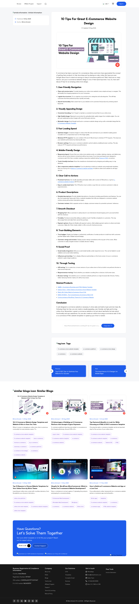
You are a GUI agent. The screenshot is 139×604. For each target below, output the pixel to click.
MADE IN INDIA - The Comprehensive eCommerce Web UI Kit (75, 295)
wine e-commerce (38, 438)
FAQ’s (46, 575)
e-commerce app (95, 506)
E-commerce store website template (68, 349)
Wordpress (74, 502)
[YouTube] (25, 600)
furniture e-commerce (20, 442)
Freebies (67, 584)
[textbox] (105, 4)
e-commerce (61, 354)
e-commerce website (76, 354)
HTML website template (109, 506)
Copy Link (107, 326)
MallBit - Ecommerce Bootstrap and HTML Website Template (75, 287)
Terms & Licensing (50, 590)
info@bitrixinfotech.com (94, 575)
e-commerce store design (107, 349)
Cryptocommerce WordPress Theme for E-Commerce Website (76, 297)
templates (103, 498)
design (72, 181)
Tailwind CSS (109, 442)
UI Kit (66, 571)
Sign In (121, 4)
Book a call (23, 545)
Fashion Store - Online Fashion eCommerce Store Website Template (77, 289)
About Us (47, 571)
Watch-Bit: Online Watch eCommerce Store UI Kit (72, 292)
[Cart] (113, 4)
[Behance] (32, 600)
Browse (19, 4)
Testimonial (48, 581)
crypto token (56, 434)
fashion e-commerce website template (82, 168)
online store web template (21, 506)
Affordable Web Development (60, 502)
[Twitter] (17, 600)
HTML (117, 442)
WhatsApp (91, 571)
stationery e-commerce (20, 446)
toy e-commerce (33, 442)
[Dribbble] (36, 600)
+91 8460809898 (93, 581)
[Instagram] (29, 600)
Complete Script (70, 578)
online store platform (19, 498)
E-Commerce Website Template (67, 123)
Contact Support (40, 546)
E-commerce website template (22, 438)
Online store (80, 506)
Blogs (46, 578)
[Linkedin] (21, 600)
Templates (68, 575)
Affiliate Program (29, 4)
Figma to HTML (103, 158)
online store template (19, 510)
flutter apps (94, 498)
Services (67, 581)
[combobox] (105, 4)
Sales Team (91, 578)
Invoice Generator (111, 572)
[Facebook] (14, 600)
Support (39, 4)
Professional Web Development (61, 498)
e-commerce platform (89, 349)
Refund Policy (49, 593)
